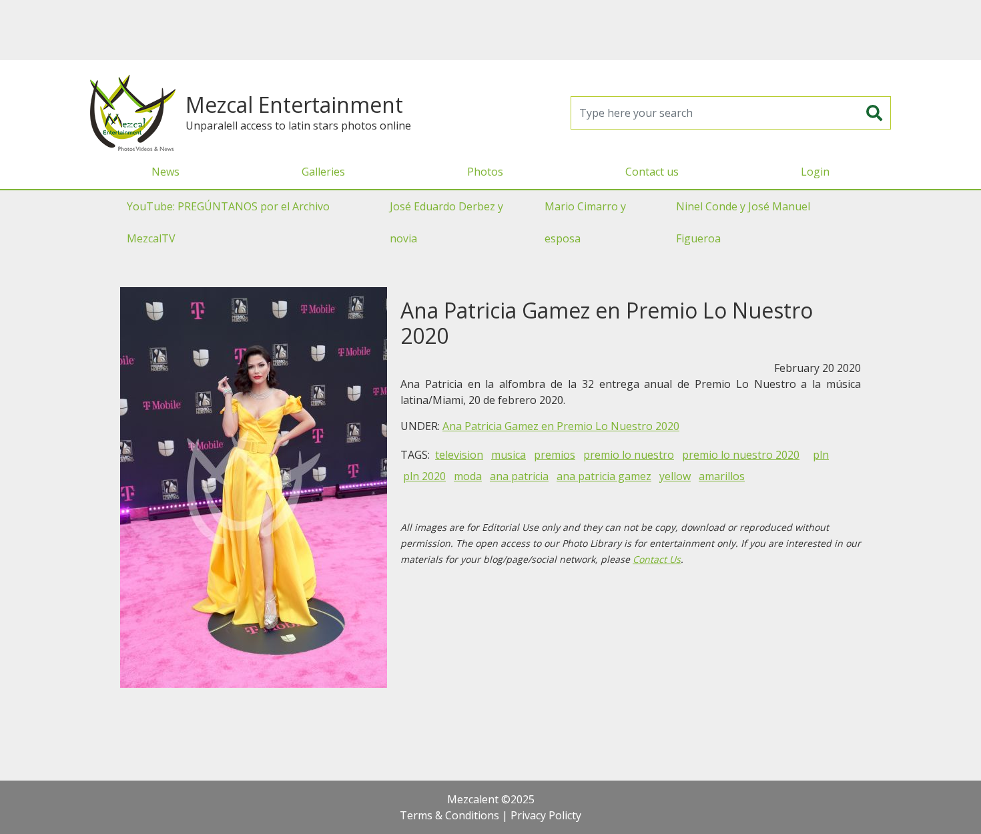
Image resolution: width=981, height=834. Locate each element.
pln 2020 (424, 476)
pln (821, 454)
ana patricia (519, 476)
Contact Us (657, 559)
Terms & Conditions (449, 815)
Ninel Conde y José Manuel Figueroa (743, 222)
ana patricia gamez (604, 476)
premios (554, 454)
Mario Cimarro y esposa (585, 222)
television (459, 454)
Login (815, 171)
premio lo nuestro (628, 454)
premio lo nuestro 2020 (740, 454)
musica (508, 454)
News (165, 171)
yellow (675, 476)
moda (468, 476)
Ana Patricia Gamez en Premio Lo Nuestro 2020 (560, 426)
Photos (485, 171)
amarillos (722, 476)
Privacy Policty (546, 815)
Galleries (323, 171)
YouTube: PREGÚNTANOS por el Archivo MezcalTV (228, 222)
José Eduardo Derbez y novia (446, 222)
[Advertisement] (490, 30)
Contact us (652, 171)
